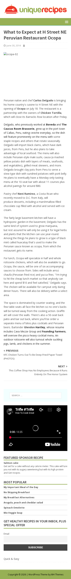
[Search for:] (35, 395)
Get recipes (14, 472)
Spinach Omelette (14, 507)
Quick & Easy (11, 559)
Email (6, 533)
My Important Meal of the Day (21, 487)
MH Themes (57, 574)
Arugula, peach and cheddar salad (23, 502)
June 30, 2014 (14, 45)
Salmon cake (11, 462)
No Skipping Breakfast (17, 492)
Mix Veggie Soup (13, 512)
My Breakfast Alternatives (19, 497)
